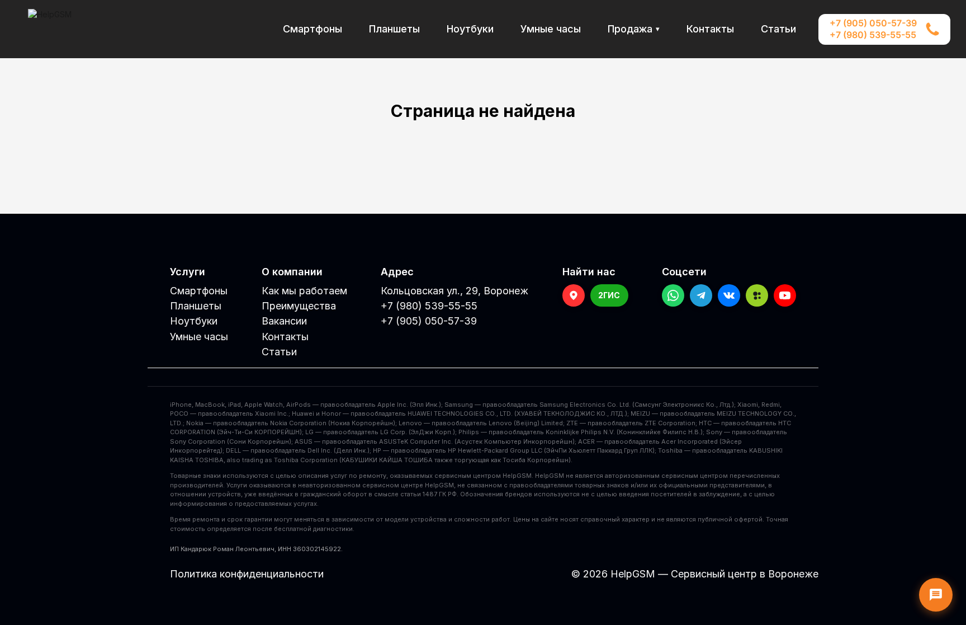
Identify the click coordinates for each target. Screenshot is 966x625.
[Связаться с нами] (936, 595)
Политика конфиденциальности (247, 574)
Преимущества (299, 306)
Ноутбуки (470, 29)
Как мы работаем (304, 291)
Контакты (710, 29)
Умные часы (550, 29)
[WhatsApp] (673, 295)
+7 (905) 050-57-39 (873, 23)
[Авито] (757, 295)
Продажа (634, 29)
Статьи (778, 29)
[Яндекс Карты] (573, 295)
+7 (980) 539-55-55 (873, 35)
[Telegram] (701, 295)
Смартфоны (312, 29)
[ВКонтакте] (729, 295)
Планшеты (394, 29)
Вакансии (284, 321)
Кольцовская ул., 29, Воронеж (454, 291)
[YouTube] (785, 295)
